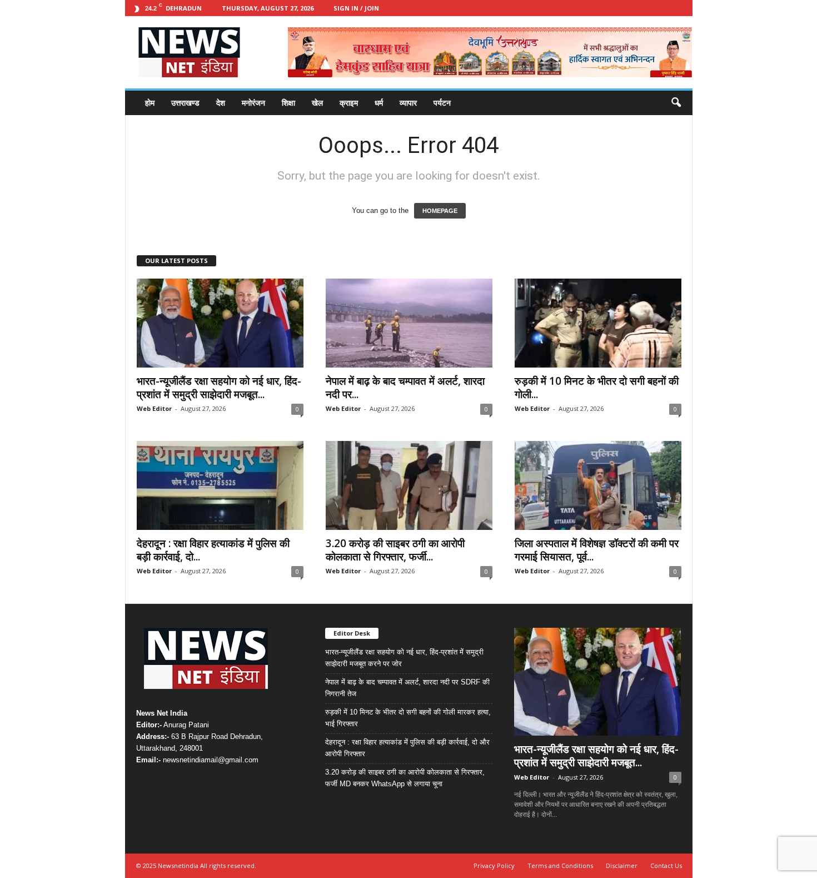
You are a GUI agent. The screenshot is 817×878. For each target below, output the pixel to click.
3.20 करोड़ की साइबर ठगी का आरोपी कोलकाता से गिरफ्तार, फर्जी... (395, 550)
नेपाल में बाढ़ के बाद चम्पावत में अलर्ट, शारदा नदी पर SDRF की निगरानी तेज (407, 688)
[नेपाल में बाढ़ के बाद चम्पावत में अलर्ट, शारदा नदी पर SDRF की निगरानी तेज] (409, 323)
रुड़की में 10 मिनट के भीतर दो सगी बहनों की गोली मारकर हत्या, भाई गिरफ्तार (408, 718)
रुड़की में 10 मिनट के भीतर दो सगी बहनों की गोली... (597, 387)
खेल (317, 102)
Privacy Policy (494, 865)
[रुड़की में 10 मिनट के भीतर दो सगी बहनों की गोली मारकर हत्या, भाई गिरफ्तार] (598, 323)
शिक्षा (288, 102)
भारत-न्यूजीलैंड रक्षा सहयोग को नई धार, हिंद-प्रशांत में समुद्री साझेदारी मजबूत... (219, 387)
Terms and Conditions (560, 865)
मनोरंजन (253, 102)
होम (150, 102)
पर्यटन (442, 102)
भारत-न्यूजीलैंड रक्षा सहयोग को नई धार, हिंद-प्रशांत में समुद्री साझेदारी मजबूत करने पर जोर (404, 658)
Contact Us (666, 865)
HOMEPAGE (439, 210)
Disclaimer (621, 865)
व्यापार (408, 102)
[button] (676, 103)
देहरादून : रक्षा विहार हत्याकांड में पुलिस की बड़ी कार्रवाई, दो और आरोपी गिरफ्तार (407, 748)
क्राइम (349, 102)
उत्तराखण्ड (185, 102)
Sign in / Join (356, 8)
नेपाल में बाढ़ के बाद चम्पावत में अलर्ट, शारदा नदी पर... (405, 387)
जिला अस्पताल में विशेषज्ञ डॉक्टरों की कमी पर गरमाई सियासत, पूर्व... (597, 550)
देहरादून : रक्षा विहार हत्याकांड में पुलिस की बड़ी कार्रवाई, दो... (213, 550)
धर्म (379, 102)
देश (220, 102)
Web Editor (154, 408)
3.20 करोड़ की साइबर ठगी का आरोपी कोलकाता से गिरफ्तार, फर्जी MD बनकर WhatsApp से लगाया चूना (405, 778)
